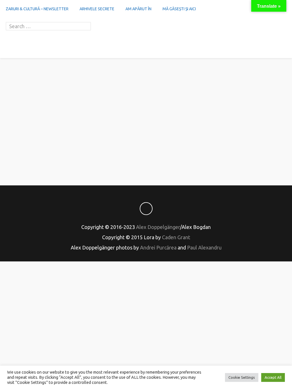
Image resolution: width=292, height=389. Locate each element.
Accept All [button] (273, 377)
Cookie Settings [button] (241, 377)
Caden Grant (176, 237)
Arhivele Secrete (97, 9)
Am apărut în (138, 9)
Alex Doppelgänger (158, 227)
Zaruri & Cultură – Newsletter (37, 9)
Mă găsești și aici (179, 9)
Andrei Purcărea (158, 247)
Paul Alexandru (204, 247)
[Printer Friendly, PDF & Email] (146, 161)
